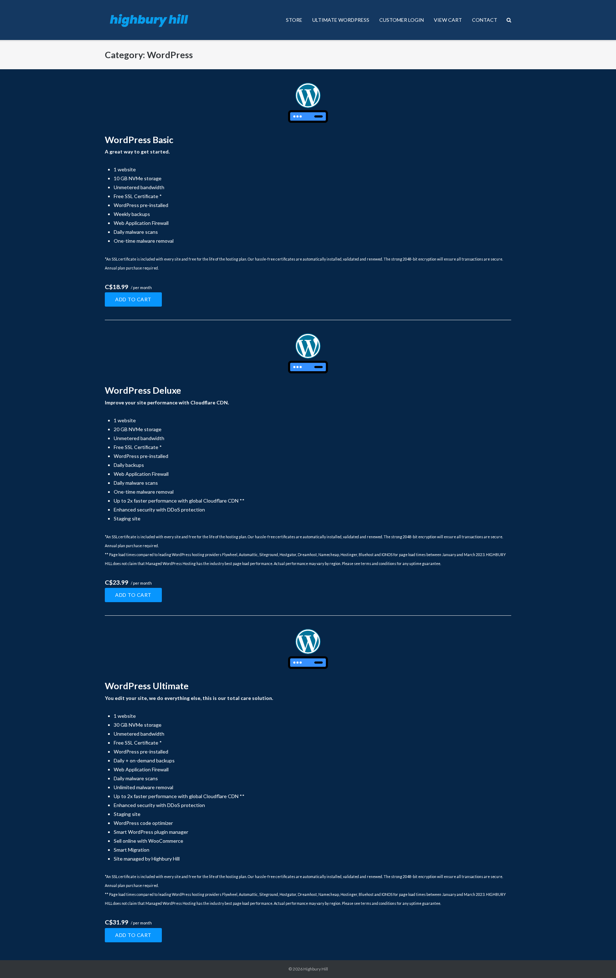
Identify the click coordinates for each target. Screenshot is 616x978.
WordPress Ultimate (147, 685)
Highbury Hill (315, 969)
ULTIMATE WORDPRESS (340, 20)
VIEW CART (448, 20)
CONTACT (484, 20)
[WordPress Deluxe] (308, 353)
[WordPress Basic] (308, 103)
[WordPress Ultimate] (308, 649)
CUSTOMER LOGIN (401, 20)
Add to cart (133, 299)
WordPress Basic (139, 139)
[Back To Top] (598, 961)
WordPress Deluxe (143, 390)
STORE (294, 20)
